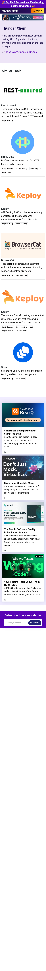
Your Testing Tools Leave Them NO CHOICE (22, 583)
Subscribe (35, 623)
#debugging (35, 168)
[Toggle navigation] (28, 11)
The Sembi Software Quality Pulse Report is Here (20, 530)
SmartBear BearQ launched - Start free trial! (20, 432)
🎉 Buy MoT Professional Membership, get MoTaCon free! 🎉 (23, 4)
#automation (7, 172)
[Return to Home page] (10, 11)
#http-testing (8, 168)
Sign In (39, 11)
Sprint (4, 367)
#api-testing (7, 120)
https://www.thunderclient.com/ (22, 52)
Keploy (5, 209)
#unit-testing (21, 224)
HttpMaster (7, 157)
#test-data (20, 379)
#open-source (8, 331)
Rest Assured (8, 105)
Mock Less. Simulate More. (19, 483)
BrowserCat (7, 260)
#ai (31, 327)
